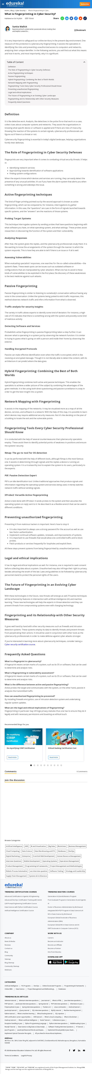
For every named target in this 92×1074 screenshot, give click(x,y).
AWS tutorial (37, 1017)
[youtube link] (84, 1050)
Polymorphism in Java (12, 1007)
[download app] (56, 962)
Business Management (77, 846)
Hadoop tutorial (10, 1020)
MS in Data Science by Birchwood (60, 914)
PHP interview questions (59, 1004)
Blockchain (62, 846)
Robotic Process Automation (16, 871)
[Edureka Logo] (14, 885)
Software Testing (56, 871)
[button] (31, 765)
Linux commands (60, 1007)
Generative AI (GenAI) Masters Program (62, 896)
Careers (51, 938)
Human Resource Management (69, 856)
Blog (12, 11)
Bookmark (81, 30)
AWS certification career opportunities (18, 1017)
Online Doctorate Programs (51, 986)
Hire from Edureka (54, 952)
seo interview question (38, 871)
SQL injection (59, 1014)
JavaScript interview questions (26, 1004)
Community (9, 955)
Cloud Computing (12, 851)
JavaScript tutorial (11, 1010)
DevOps (71, 851)
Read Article (12, 757)
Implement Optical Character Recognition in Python (18, 1033)
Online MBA (9, 989)
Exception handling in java (13, 1023)
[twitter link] (74, 1050)
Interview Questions (13, 861)
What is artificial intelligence (28, 1020)
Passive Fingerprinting (16, 76)
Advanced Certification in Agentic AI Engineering (22, 896)
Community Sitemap (12, 966)
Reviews (8, 945)
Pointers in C (47, 1007)
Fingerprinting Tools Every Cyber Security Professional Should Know (34, 86)
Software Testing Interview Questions (60, 1027)
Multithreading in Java (77, 1023)
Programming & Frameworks (36, 866)
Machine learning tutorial (72, 1010)
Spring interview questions (31, 1007)
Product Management (14, 866)
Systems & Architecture (38, 876)
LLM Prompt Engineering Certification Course (21, 903)
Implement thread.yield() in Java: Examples (61, 1030)
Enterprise (26, 856)
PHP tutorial (9, 1004)
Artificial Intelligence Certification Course (19, 910)
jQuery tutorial (24, 1010)
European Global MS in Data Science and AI (63, 925)
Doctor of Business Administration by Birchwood (65, 907)
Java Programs (9, 1030)
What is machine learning (25, 1014)
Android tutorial (74, 1007)
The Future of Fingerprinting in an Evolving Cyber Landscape (32, 95)
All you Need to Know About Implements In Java (49, 1033)
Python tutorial (10, 1014)
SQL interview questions (40, 1010)
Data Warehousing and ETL (45, 851)
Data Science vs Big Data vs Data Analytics (32, 1027)
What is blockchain (70, 1017)
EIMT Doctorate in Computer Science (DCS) (63, 928)
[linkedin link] (79, 1050)
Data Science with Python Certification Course (21, 907)
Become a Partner (54, 948)
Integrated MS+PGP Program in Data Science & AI (65, 910)
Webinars (8, 970)
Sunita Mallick (19, 26)
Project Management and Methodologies (66, 866)
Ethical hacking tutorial (44, 1014)
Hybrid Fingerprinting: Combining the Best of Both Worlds (31, 79)
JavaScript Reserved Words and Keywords (31, 1030)
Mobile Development (32, 861)
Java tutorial (45, 1000)
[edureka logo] (41, 4)
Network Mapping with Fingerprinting (23, 83)
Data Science (27, 851)
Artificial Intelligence (14, 846)
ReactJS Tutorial (10, 1027)
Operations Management (69, 861)
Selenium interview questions (29, 1000)
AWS (26, 846)
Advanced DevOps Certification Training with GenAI (23, 900)
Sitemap (8, 959)
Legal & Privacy (26, 1055)
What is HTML (56, 1000)
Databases (62, 851)
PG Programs (25, 986)
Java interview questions (72, 1000)
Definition (12, 67)
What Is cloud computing (53, 1017)
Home (7, 11)
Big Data (52, 846)
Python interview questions (58, 1023)
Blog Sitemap (9, 963)
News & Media (10, 941)
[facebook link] (69, 1050)
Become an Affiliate (55, 945)
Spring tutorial (43, 1004)
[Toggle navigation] (3, 4)
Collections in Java (58, 1020)
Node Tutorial (45, 1020)
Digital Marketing (13, 856)
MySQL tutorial (56, 1010)
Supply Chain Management (16, 876)
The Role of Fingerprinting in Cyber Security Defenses (29, 70)
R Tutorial (79, 1027)
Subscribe (85, 4)
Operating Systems (49, 861)
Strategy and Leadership (75, 871)
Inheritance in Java (76, 1004)
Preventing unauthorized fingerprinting (23, 89)
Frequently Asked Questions (19, 102)
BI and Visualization (38, 846)
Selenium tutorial (10, 1000)
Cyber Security (20, 11)
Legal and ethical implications (19, 92)
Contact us (8, 948)
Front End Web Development (43, 856)
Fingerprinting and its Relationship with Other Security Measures (33, 99)
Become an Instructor (55, 941)
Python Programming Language (35, 1023)
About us (8, 938)
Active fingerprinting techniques (20, 73)
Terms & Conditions (12, 1055)
